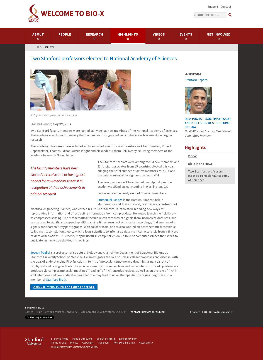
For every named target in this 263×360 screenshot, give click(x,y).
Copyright (87, 342)
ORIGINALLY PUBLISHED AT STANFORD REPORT (64, 287)
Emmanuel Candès (110, 200)
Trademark (103, 342)
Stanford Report (196, 80)
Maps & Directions (82, 338)
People (65, 34)
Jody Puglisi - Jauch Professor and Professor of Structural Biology (208, 123)
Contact (225, 6)
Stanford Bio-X (56, 279)
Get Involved (219, 34)
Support (213, 6)
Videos (159, 34)
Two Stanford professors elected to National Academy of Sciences (208, 175)
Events (185, 34)
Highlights (128, 34)
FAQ (204, 312)
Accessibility (146, 342)
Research (94, 34)
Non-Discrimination (124, 342)
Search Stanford (106, 338)
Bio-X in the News (200, 164)
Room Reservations (221, 312)
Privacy (74, 342)
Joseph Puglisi (40, 252)
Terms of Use (58, 342)
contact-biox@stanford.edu (148, 312)
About (38, 34)
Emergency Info (128, 338)
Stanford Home (59, 338)
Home (38, 47)
